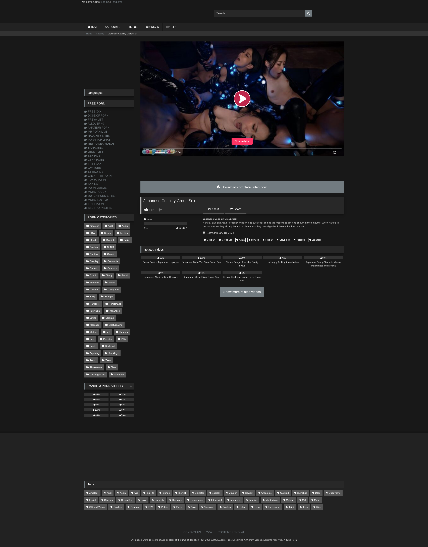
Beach (107, 233)
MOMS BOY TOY (98, 199)
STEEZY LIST (96, 171)
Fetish (112, 282)
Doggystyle (335, 492)
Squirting (94, 353)
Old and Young (97, 507)
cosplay (269, 240)
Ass (136, 492)
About (215, 209)
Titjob (291, 507)
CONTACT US (192, 532)
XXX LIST (93, 183)
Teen (108, 360)
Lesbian (109, 317)
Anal (110, 226)
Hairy (92, 296)
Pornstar (107, 339)
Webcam (119, 374)
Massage (94, 324)
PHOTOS (132, 27)
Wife (318, 507)
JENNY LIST (95, 151)
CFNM (110, 247)
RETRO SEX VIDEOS (101, 143)
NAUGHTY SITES (98, 135)
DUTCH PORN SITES (101, 195)
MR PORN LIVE (97, 131)
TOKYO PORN (96, 179)
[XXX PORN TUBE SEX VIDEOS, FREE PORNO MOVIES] (105, 13)
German (94, 289)
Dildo (317, 492)
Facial (125, 275)
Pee (92, 339)
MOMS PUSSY (96, 191)
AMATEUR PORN (98, 127)
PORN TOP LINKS (99, 139)
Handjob (108, 296)
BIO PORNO (95, 147)
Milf (108, 332)
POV (123, 339)
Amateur (94, 226)
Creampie (113, 261)
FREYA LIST (95, 119)
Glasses (108, 500)
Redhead (110, 346)
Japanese (316, 240)
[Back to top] (417, 537)
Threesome (96, 367)
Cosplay (100, 33)
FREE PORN (95, 203)
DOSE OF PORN (98, 115)
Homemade (115, 303)
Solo (193, 507)
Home (89, 33)
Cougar (233, 492)
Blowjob (255, 240)
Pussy (179, 507)
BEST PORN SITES (99, 207)
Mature (93, 332)
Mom (316, 500)
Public (93, 346)
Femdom (94, 282)
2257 (209, 532)
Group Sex (227, 240)
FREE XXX (94, 111)
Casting (94, 247)
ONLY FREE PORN (99, 175)
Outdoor (123, 332)
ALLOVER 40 (95, 123)
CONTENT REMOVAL (231, 532)
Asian (242, 240)
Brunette (199, 492)
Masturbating (116, 324)
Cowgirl (249, 492)
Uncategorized (97, 374)
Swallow (227, 507)
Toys (113, 367)
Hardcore (301, 240)
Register (117, 2)
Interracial (95, 310)
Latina (93, 317)
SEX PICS (93, 155)
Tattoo (93, 360)
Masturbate (272, 500)
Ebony (109, 275)
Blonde (93, 240)
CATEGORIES (112, 27)
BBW (92, 233)
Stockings (113, 353)
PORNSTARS (152, 27)
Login (104, 2)
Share (237, 209)
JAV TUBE (94, 167)
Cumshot (112, 268)
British (127, 240)
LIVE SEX (171, 27)
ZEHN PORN (95, 159)
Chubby (94, 254)
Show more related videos (242, 292)
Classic (111, 254)
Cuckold (94, 268)
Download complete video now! (244, 187)
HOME (94, 27)
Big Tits (124, 233)
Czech (93, 275)
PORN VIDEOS (97, 187)
